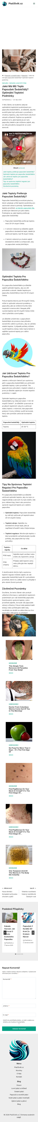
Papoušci (5, 83)
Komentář (7, 979)
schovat (21, 168)
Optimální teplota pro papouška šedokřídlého (19, 174)
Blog (19, 1104)
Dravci (19, 1085)
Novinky (19, 1070)
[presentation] (9, 918)
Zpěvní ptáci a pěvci (19, 1101)
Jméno (6, 1006)
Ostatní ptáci (19, 1091)
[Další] (33, 933)
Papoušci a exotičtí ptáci (18, 83)
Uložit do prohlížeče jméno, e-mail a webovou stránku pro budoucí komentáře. (18, 1021)
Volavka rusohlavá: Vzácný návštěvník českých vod (29, 892)
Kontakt (19, 1077)
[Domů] (2, 75)
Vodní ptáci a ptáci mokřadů (19, 1098)
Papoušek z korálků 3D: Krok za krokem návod (28, 931)
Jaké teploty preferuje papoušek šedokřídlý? (18, 172)
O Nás (19, 1074)
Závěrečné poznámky (11, 186)
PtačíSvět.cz (7, 99)
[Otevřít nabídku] (34, 3)
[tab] (15, 954)
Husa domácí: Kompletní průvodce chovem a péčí (9, 892)
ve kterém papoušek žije (25, 208)
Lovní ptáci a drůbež (19, 1088)
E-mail (6, 1015)
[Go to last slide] (5, 933)
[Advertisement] (19, 27)
